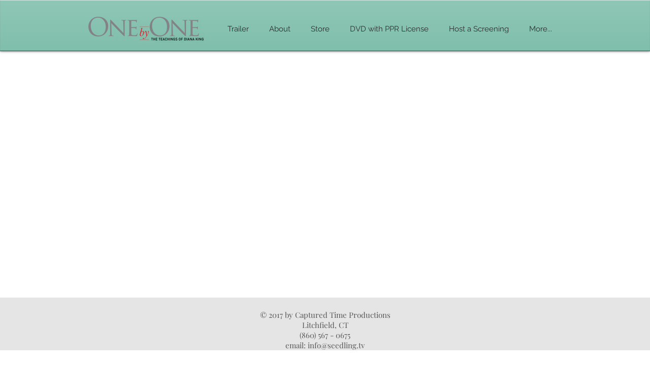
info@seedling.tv (336, 345)
